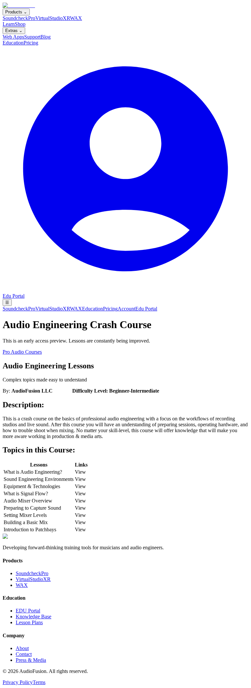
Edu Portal (14, 296)
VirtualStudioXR (52, 18)
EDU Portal (28, 610)
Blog (46, 37)
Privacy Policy (18, 682)
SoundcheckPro (19, 18)
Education (13, 42)
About (22, 648)
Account (126, 308)
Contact (24, 654)
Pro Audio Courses (22, 352)
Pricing (31, 42)
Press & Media (31, 660)
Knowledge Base (33, 616)
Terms (39, 682)
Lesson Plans (29, 622)
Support (32, 37)
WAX (76, 18)
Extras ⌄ (14, 30)
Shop (20, 24)
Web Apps (13, 37)
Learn (9, 24)
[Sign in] (125, 290)
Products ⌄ (16, 11)
